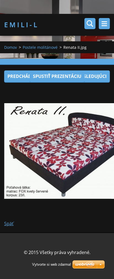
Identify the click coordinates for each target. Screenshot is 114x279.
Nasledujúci (92, 76)
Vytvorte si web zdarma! (51, 264)
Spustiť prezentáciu (57, 76)
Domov (10, 47)
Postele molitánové (40, 47)
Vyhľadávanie (89, 23)
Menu (104, 23)
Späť (9, 223)
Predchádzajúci (26, 76)
